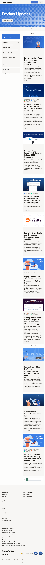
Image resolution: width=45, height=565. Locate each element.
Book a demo (34, 2)
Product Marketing (27, 494)
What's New (4, 513)
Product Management (28, 492)
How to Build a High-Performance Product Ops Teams (13, 545)
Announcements (13, 28)
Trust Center (5, 522)
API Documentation (6, 520)
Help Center (5, 518)
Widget (4, 500)
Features (4, 501)
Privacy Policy (4, 562)
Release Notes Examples (7, 534)
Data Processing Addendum (22, 562)
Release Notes (5, 492)
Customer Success (27, 498)
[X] (7, 554)
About (3, 508)
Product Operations (27, 496)
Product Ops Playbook (7, 530)
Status (30, 562)
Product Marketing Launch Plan (9, 539)
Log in (41, 2)
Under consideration (30, 28)
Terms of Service (12, 562)
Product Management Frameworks (9, 537)
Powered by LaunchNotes (6, 73)
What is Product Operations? (8, 541)
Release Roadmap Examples (8, 536)
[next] (42, 479)
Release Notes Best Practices (8, 532)
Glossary (4, 512)
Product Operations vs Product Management (11, 543)
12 (39, 479)
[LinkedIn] (5, 554)
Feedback (4, 498)
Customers (20, 2)
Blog (3, 510)
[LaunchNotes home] (9, 551)
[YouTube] (3, 554)
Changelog (4, 494)
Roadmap (22, 28)
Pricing (25, 2)
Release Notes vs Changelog (8, 528)
